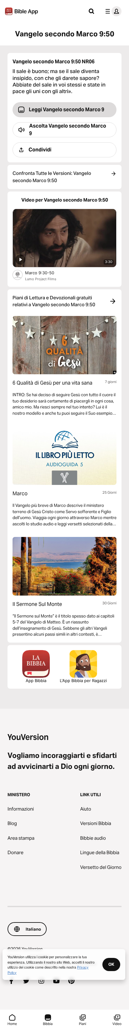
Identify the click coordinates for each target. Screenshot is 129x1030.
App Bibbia (36, 680)
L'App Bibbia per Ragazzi (83, 680)
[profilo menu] (112, 11)
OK (111, 964)
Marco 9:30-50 (45, 272)
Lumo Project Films (40, 279)
